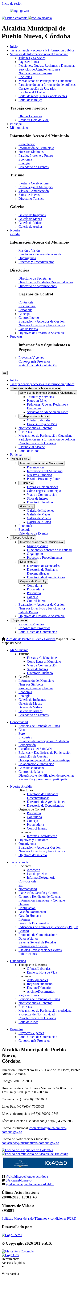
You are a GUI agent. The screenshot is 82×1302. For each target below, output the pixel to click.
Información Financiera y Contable (42, 900)
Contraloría (26, 302)
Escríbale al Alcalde (32, 92)
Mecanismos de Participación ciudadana (45, 1010)
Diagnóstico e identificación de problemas (46, 775)
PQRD (71, 1218)
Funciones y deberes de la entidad (41, 254)
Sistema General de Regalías (37, 942)
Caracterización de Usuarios (37, 88)
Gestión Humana (30, 915)
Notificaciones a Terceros (35, 73)
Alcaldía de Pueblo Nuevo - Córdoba (31, 639)
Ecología (24, 163)
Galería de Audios (30, 226)
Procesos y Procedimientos (36, 262)
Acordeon (33, 870)
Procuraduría (27, 306)
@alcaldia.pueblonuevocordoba (27, 1176)
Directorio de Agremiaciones (38, 286)
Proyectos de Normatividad (37, 1014)
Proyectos (16, 336)
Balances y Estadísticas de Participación (45, 752)
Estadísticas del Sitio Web (36, 749)
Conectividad (19, 722)
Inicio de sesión (12, 3)
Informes (24, 919)
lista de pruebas (37, 873)
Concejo (24, 314)
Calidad (24, 931)
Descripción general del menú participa (44, 760)
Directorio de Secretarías (35, 278)
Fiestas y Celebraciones (34, 183)
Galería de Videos (30, 222)
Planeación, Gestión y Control (38, 893)
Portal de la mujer (30, 100)
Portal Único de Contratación (38, 365)
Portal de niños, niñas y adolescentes (43, 96)
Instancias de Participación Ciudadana (44, 741)
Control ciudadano (31, 771)
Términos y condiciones (50, 1218)
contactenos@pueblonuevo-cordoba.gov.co (30, 1143)
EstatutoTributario (39, 987)
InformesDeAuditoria (41, 877)
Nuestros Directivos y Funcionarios (42, 325)
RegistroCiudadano (40, 984)
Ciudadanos (18, 961)
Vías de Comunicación (34, 191)
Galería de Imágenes (32, 215)
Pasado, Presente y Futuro (36, 155)
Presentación (27, 144)
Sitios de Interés (29, 195)
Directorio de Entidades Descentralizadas (46, 282)
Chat (22, 729)
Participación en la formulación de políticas (47, 84)
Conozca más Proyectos (34, 361)
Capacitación (27, 745)
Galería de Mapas (30, 219)
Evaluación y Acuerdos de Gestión (42, 321)
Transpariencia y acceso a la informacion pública (42, 50)
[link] (12, 1235)
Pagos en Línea (29, 62)
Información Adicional (33, 946)
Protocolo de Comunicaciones (38, 934)
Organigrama (27, 258)
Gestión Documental (32, 912)
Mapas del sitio (24, 1218)
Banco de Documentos (34, 923)
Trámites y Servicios (32, 58)
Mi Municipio (19, 650)
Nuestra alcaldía (15, 232)
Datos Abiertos (28, 938)
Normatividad (28, 889)
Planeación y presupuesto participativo (44, 779)
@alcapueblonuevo (19, 1180)
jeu (20, 885)
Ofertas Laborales (30, 116)
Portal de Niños (29, 451)
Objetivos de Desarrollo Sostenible (42, 333)
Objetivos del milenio (33, 855)
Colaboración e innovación (36, 764)
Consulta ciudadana (32, 768)
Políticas (7, 1218)
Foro (22, 733)
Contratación (27, 908)
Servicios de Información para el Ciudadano (39, 54)
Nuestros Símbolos (31, 152)
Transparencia (19, 862)
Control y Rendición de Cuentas (40, 896)
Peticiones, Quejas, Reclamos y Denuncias (47, 65)
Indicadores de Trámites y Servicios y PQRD (48, 927)
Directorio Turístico (31, 198)
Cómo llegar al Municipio (36, 187)
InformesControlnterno (42, 836)
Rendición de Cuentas (33, 756)
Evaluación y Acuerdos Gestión (40, 847)
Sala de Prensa (28, 329)
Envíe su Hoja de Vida (34, 120)
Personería (25, 310)
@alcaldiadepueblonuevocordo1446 (30, 1184)
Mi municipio (19, 127)
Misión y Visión (29, 250)
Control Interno (29, 317)
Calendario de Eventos (34, 167)
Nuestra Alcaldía (21, 786)
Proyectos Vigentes (31, 357)
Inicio (14, 46)
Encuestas (25, 77)
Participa (16, 124)
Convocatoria (27, 881)
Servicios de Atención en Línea (39, 69)
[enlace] (19, 10)
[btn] (5, 373)
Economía (25, 159)
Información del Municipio (36, 148)
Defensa (24, 904)
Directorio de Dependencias (45, 805)
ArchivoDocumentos (41, 991)
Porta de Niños (28, 1022)
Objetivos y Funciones (33, 840)
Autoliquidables (37, 980)
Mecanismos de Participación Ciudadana (45, 81)
